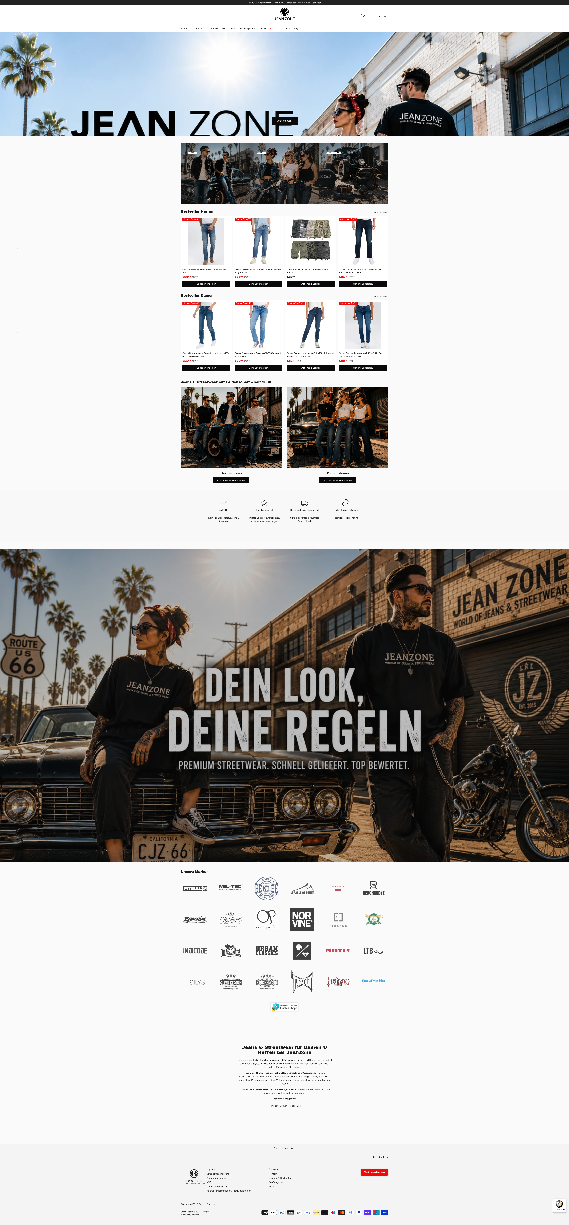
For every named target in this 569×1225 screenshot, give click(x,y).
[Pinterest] (382, 1157)
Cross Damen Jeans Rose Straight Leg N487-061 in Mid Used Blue (205, 355)
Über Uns (273, 1169)
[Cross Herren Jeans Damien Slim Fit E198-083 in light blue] (258, 241)
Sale (299, 1105)
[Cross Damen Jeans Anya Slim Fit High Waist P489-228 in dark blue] (311, 325)
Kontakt (273, 1173)
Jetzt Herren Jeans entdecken (231, 480)
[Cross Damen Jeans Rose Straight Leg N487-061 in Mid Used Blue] (206, 325)
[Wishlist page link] (363, 15)
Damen (283, 1105)
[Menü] (564, 1200)
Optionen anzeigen (206, 283)
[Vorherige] (17, 249)
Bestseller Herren (197, 211)
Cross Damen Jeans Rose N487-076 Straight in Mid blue (258, 355)
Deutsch (211, 1204)
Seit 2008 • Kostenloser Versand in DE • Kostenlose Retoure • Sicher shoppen (284, 2)
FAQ (271, 1186)
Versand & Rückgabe (280, 1178)
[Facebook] (374, 1157)
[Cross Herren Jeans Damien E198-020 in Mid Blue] (206, 241)
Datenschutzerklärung (217, 1173)
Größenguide (276, 1182)
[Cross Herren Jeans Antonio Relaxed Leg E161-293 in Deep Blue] (363, 241)
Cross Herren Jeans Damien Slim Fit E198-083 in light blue (258, 271)
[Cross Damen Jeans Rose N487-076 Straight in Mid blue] (258, 325)
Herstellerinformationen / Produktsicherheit (228, 1190)
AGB (208, 1182)
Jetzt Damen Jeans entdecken (338, 480)
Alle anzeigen (381, 212)
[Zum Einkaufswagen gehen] (385, 15)
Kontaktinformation (216, 1186)
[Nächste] (551, 249)
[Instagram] (378, 1157)
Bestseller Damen (197, 295)
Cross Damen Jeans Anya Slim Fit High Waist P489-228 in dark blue (310, 355)
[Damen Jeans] (337, 427)
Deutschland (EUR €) (191, 1204)
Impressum (212, 1169)
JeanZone (205, 1211)
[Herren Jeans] (231, 427)
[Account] (378, 15)
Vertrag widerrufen (374, 1172)
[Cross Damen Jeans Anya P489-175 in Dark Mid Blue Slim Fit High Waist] (363, 325)
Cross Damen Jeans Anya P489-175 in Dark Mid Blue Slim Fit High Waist (361, 355)
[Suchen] (372, 15)
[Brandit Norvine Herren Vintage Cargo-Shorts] (311, 241)
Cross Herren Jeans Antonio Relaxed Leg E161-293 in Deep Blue (360, 271)
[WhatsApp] (387, 1157)
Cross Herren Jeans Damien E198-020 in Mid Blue (205, 271)
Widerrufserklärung (216, 1178)
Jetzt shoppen (284, 120)
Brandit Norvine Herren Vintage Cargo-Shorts (307, 271)
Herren (292, 1105)
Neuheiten (273, 1105)
